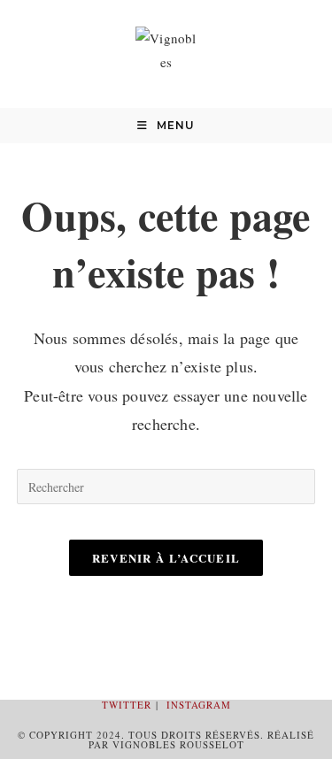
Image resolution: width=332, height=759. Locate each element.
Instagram (198, 704)
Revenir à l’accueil (166, 557)
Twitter (126, 704)
